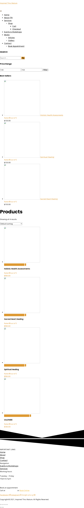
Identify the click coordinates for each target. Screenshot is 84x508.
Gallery (11, 40)
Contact (7, 43)
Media (7, 35)
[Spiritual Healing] (25, 365)
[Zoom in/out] (7, 504)
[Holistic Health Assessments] (25, 264)
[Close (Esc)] (1, 504)
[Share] (3, 504)
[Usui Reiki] (30, 415)
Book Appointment (16, 46)
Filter (45, 70)
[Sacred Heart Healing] (25, 315)
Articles (11, 37)
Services (7, 20)
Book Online (24, 490)
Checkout (16, 29)
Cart (14, 26)
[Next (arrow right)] (3, 507)
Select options (16, 415)
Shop (10, 23)
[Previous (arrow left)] (1, 507)
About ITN (8, 18)
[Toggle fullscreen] (5, 504)
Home (6, 15)
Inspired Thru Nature (8, 3)
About (2, 455)
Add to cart (14, 264)
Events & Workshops (13, 32)
